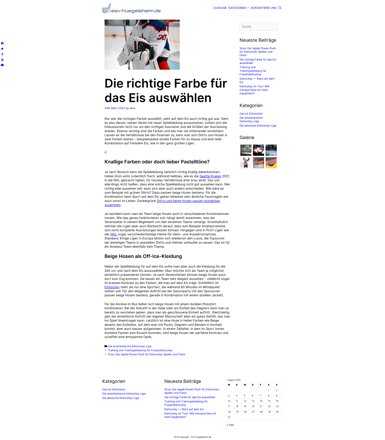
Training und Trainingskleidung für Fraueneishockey (140, 350)
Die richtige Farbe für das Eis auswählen (189, 397)
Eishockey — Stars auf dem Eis (184, 409)
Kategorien (237, 8)
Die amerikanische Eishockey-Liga (129, 346)
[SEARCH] (280, 8)
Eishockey (112, 287)
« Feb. (230, 424)
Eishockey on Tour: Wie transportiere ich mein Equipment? (254, 90)
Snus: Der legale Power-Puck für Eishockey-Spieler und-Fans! (146, 354)
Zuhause (220, 8)
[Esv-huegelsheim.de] (132, 9)
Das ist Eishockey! (251, 113)
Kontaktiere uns (263, 8)
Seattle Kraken (210, 176)
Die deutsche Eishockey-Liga (258, 125)
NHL (113, 234)
